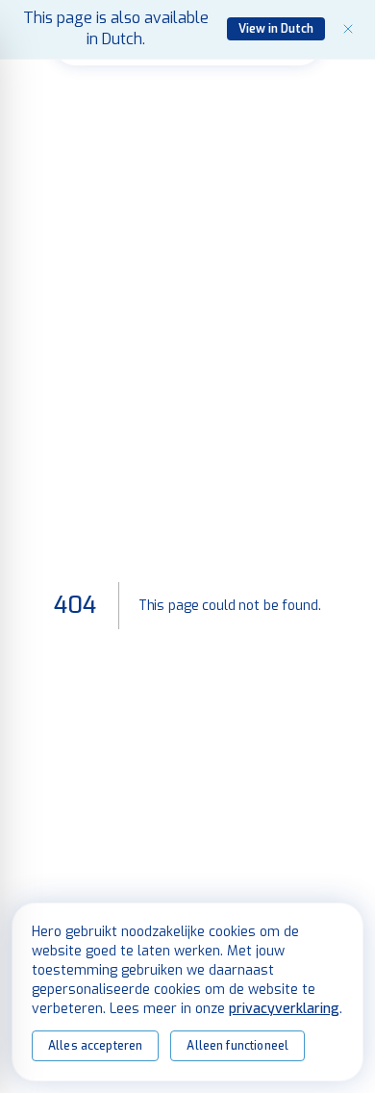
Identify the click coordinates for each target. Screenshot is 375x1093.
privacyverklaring (284, 1009)
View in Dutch (275, 29)
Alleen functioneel (237, 1046)
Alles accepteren (95, 1046)
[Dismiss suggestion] (348, 28)
